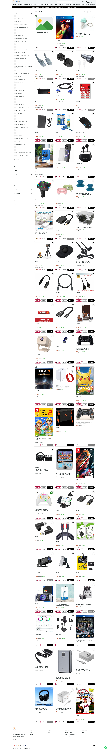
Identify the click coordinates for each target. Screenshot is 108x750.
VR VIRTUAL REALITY (85, 4)
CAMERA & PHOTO (32, 4)
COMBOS (26, 4)
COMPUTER (20, 4)
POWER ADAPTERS (76, 4)
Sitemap (83, 732)
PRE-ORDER (92, 4)
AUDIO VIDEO (40, 4)
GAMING (15, 4)
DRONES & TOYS (68, 4)
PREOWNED (61, 4)
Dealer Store (84, 730)
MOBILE (56, 4)
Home (31, 730)
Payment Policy (67, 739)
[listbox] (64, 2)
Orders (49, 732)
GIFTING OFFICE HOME (49, 4)
